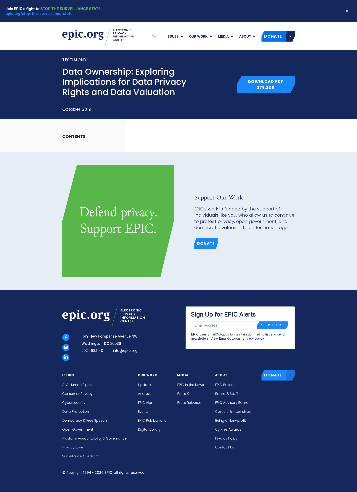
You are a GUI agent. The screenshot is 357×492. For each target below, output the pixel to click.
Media (223, 36)
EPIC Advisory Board (232, 402)
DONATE (273, 36)
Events (143, 411)
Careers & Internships (233, 411)
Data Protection (75, 411)
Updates (145, 384)
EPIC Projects (225, 384)
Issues (173, 36)
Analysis (144, 393)
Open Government (77, 429)
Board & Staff (226, 393)
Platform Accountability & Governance (94, 438)
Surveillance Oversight (80, 456)
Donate (206, 243)
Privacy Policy (226, 438)
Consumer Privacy (77, 393)
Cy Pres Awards (228, 429)
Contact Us (224, 447)
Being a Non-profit (230, 420)
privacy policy (253, 338)
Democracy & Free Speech (84, 420)
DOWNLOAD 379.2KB (271, 84)
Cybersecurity (73, 402)
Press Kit (184, 393)
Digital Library (149, 429)
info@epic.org (125, 350)
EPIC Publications (152, 420)
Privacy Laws (73, 447)
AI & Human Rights (77, 384)
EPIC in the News (190, 384)
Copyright (74, 473)
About (245, 36)
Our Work (198, 36)
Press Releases (189, 402)
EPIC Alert (146, 402)
